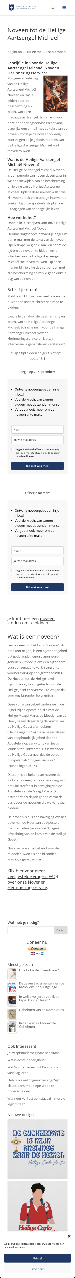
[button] (69, 1236)
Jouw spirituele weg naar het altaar (33, 1053)
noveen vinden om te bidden (31, 620)
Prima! (37, 1258)
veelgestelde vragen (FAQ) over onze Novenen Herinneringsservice (33, 881)
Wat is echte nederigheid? (27, 1060)
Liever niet (37, 1269)
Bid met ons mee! (37, 466)
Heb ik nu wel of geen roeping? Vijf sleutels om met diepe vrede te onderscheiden (33, 1085)
